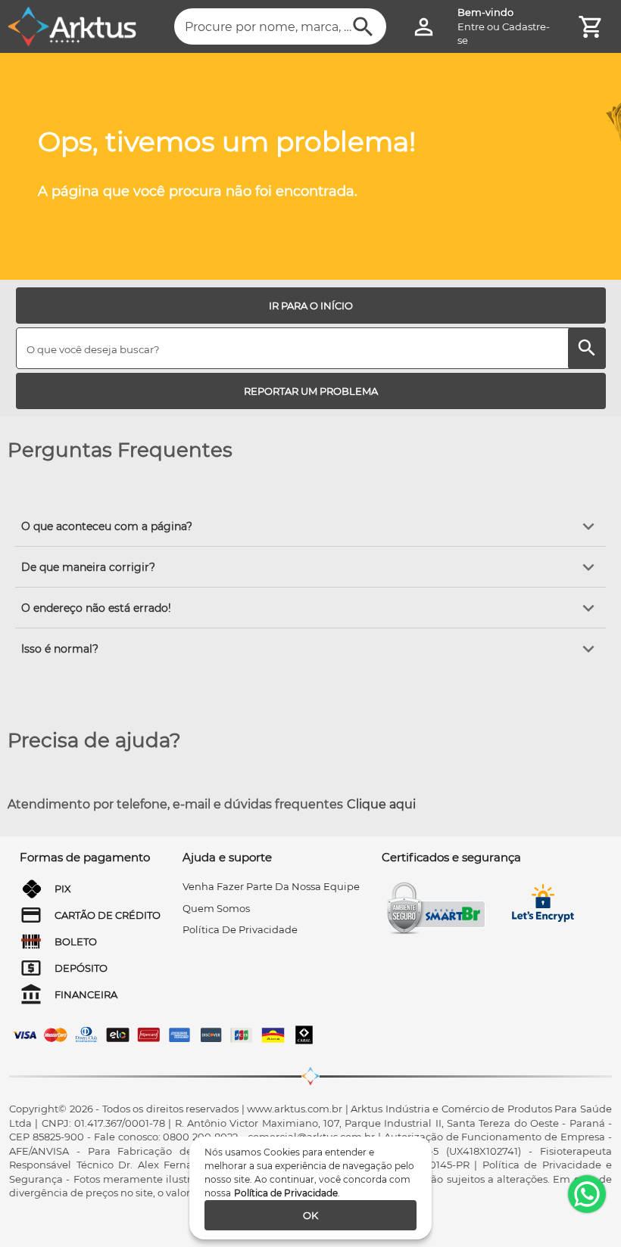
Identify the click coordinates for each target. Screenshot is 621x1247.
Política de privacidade (240, 929)
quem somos (216, 908)
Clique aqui (381, 804)
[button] (310, 526)
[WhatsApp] (587, 1194)
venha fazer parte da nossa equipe (271, 886)
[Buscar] (363, 27)
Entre (471, 26)
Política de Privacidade (286, 1193)
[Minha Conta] (423, 27)
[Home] (72, 26)
